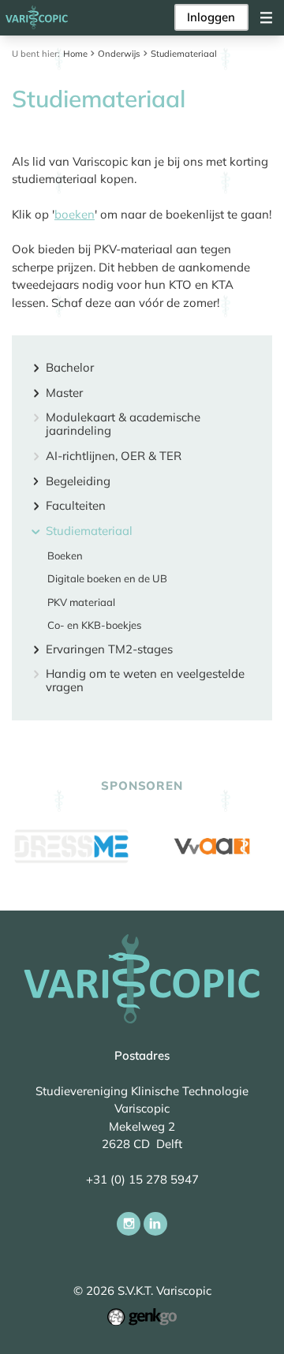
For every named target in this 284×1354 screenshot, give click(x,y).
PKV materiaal (81, 602)
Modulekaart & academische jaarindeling (123, 424)
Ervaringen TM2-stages (109, 649)
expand (36, 368)
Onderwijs (119, 53)
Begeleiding (78, 481)
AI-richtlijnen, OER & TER (113, 456)
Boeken (65, 556)
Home (75, 53)
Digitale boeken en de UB (107, 579)
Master (64, 393)
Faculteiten (75, 506)
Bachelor (69, 368)
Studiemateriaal (184, 53)
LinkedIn (155, 1224)
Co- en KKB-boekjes (94, 625)
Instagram (128, 1224)
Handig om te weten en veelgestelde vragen (145, 681)
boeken (74, 214)
